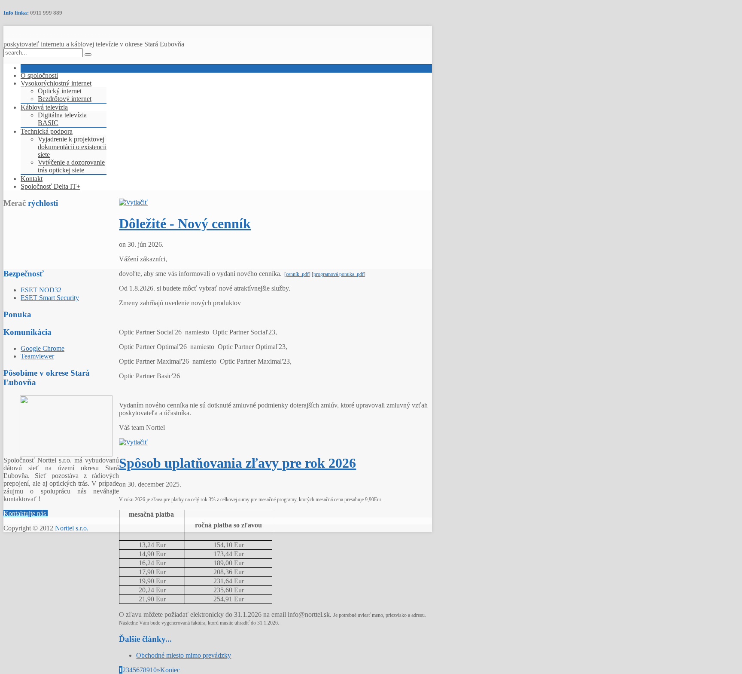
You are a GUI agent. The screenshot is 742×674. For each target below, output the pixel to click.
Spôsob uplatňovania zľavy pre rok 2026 (237, 463)
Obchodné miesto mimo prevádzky (183, 655)
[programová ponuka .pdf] (338, 274)
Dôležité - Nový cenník (185, 223)
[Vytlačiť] (133, 202)
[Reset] (88, 54)
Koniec (170, 670)
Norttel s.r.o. (71, 528)
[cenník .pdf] (297, 274)
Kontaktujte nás (25, 513)
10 (153, 670)
